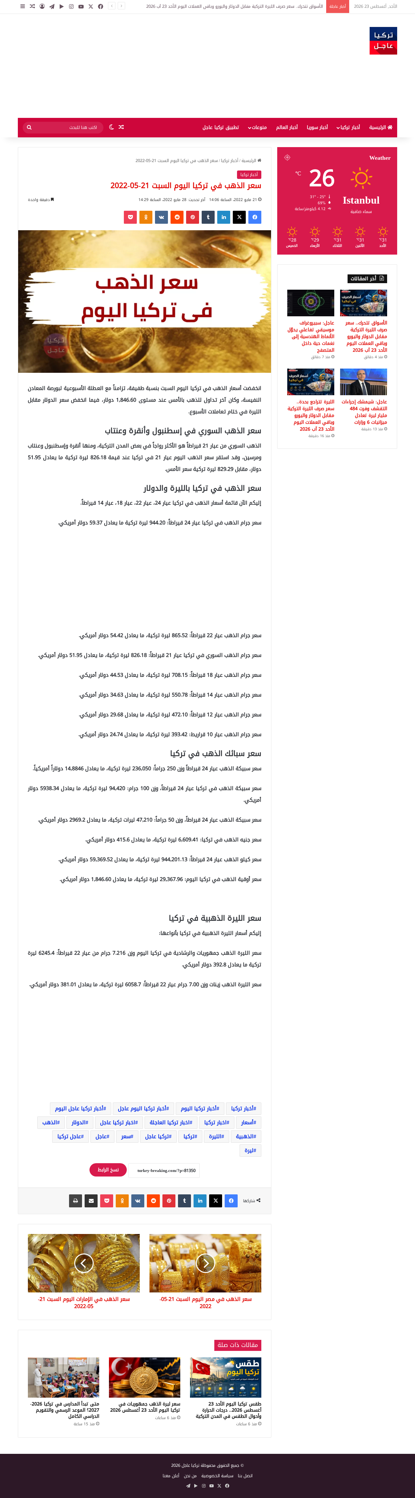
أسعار (247, 1122)
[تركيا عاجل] (383, 41)
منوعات (259, 127)
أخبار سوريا (317, 127)
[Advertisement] (142, 65)
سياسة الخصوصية (217, 1476)
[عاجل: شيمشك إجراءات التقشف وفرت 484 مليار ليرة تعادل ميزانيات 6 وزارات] (363, 382)
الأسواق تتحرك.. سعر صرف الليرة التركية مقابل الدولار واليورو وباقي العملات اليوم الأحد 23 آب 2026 (366, 337)
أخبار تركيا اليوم (199, 1108)
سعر (126, 1136)
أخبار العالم (287, 127)
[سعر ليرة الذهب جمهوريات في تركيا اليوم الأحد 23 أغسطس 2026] (144, 1377)
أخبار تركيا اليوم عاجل (142, 1108)
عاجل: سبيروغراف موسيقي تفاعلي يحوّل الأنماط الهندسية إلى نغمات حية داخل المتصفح (311, 337)
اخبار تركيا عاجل (117, 1122)
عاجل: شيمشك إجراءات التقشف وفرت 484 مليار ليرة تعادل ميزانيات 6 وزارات (364, 412)
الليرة (215, 1136)
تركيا (189, 1136)
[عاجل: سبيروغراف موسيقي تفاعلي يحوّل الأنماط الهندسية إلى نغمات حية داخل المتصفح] (310, 303)
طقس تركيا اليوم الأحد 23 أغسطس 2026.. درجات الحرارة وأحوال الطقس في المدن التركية (228, 1410)
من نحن (190, 1476)
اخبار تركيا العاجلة (170, 1122)
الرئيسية (378, 127)
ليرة (249, 1150)
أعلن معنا (171, 1476)
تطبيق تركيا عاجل (221, 127)
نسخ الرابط (108, 1169)
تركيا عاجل (157, 1136)
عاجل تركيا (69, 1136)
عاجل (101, 1136)
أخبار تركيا (350, 127)
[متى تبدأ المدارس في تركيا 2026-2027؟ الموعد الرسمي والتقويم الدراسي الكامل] (63, 1377)
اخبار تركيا (215, 1122)
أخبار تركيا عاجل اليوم (79, 1108)
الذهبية (245, 1136)
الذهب (49, 1122)
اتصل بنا (245, 1476)
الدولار (79, 1122)
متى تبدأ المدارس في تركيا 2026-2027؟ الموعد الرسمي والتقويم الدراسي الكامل (64, 1410)
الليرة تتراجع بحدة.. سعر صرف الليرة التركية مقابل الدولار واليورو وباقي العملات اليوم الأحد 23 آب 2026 (311, 415)
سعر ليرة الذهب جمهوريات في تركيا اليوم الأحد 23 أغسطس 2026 (145, 1407)
